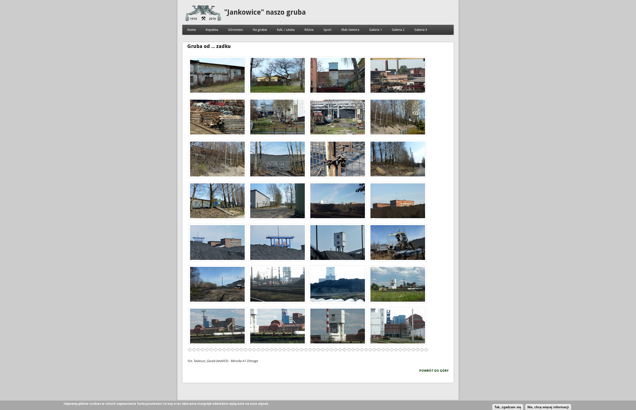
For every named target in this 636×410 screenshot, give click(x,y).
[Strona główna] (203, 20)
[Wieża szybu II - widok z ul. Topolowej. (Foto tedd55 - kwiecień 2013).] (277, 243)
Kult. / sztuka (286, 30)
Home (191, 30)
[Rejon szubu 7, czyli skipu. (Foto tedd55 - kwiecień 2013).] (277, 117)
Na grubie (260, 30)
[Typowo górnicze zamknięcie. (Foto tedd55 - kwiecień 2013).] (337, 159)
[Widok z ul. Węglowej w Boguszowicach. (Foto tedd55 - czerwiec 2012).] (398, 326)
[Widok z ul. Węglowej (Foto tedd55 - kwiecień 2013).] (337, 76)
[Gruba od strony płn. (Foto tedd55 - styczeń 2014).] (277, 285)
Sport (327, 30)
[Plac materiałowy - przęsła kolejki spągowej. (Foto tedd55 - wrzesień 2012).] (217, 117)
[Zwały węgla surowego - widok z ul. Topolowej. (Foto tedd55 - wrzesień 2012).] (337, 201)
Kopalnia (212, 30)
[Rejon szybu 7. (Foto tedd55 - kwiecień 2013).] (337, 117)
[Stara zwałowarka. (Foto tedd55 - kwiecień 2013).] (398, 243)
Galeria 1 (375, 30)
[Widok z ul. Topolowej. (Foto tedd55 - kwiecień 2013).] (398, 159)
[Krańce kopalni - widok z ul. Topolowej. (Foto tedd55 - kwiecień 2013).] (217, 285)
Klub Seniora (350, 30)
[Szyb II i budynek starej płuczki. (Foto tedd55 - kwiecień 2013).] (217, 243)
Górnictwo (235, 30)
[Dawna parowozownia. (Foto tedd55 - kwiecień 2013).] (217, 76)
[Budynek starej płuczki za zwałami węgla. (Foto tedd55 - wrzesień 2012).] (398, 201)
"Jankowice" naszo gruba (265, 12)
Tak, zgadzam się (507, 407)
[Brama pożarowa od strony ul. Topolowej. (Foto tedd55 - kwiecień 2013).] (277, 159)
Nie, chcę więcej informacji (548, 407)
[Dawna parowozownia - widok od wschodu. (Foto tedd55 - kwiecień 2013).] (277, 76)
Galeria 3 (420, 30)
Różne (309, 30)
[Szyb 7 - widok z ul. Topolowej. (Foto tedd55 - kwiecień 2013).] (337, 243)
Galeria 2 (398, 30)
